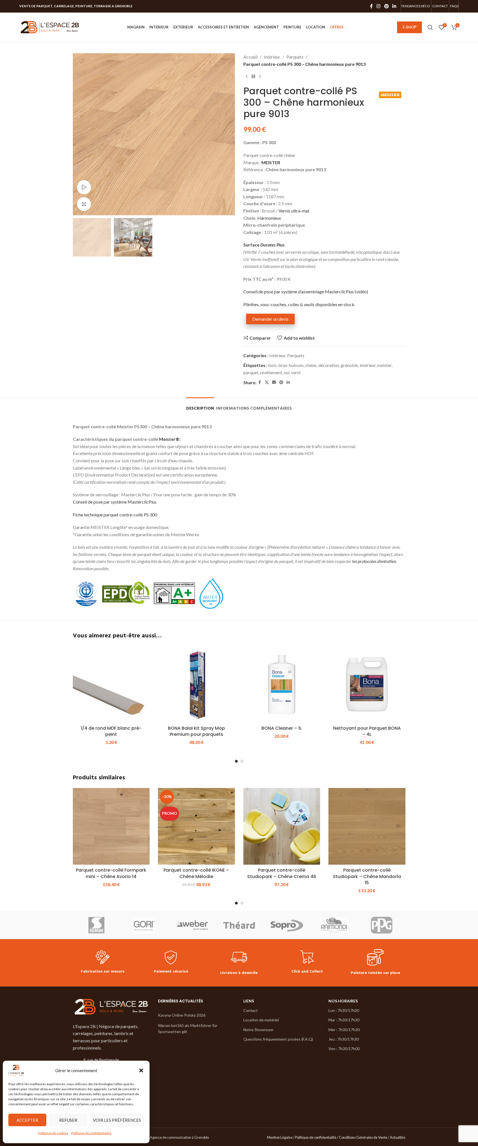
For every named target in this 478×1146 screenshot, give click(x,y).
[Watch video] (84, 187)
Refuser (68, 1120)
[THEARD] (239, 925)
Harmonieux (269, 218)
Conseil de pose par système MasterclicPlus (115, 501)
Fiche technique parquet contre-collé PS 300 (115, 514)
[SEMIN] (96, 925)
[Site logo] (50, 26)
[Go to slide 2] (242, 761)
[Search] (430, 27)
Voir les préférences (117, 1120)
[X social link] (266, 382)
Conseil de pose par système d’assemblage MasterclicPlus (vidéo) (305, 291)
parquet (250, 372)
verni (296, 372)
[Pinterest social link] (386, 6)
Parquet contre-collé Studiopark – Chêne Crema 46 (281, 873)
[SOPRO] (286, 925)
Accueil (250, 56)
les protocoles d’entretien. (374, 561)
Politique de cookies (53, 1133)
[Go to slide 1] (236, 761)
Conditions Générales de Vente (363, 1137)
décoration (328, 365)
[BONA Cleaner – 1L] (281, 684)
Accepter (27, 1120)
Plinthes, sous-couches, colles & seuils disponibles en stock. (299, 304)
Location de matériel (261, 1019)
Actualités (397, 1137)
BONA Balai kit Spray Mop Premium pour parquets (196, 731)
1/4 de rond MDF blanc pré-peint (111, 731)
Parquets (295, 56)
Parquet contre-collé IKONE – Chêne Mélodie (196, 873)
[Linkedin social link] (394, 6)
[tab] (200, 405)
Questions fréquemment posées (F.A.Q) (278, 1039)
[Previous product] (246, 76)
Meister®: (170, 439)
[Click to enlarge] (84, 204)
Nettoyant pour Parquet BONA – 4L (367, 731)
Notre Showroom (258, 1029)
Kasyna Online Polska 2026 (181, 1015)
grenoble (349, 365)
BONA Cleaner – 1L (281, 728)
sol (286, 372)
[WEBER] (191, 925)
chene (310, 365)
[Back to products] (253, 76)
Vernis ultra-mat (293, 210)
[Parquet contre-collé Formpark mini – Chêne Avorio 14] (111, 826)
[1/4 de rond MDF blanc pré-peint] (111, 684)
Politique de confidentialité (91, 1133)
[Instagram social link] (378, 6)
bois (272, 365)
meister (384, 365)
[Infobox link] (102, 962)
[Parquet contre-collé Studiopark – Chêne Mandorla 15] (366, 826)
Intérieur (272, 56)
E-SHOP (409, 27)
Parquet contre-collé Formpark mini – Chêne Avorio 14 (111, 873)
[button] (141, 1070)
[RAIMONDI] (334, 925)
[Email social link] (274, 382)
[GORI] (144, 925)
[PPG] (381, 925)
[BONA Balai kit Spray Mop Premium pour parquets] (196, 684)
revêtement (271, 372)
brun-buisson (291, 365)
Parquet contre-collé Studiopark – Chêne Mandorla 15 (367, 876)
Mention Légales (279, 1137)
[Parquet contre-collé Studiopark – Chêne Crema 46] (281, 826)
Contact (250, 1010)
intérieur (368, 365)
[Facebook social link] (371, 6)
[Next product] (260, 76)
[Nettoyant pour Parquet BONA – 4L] (366, 684)
